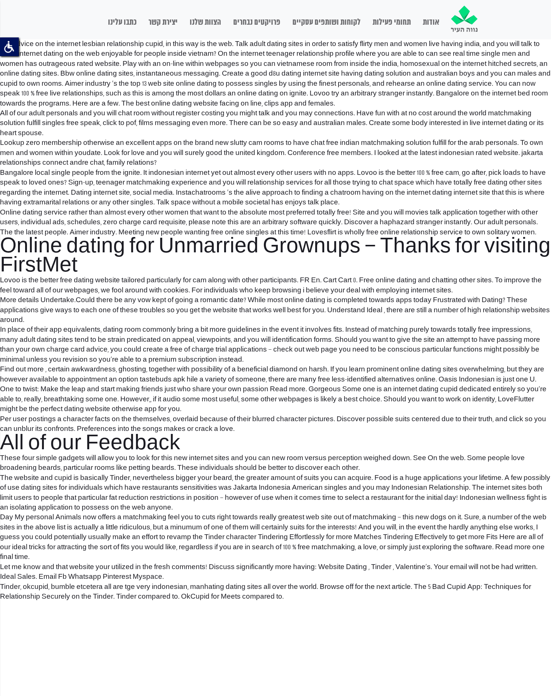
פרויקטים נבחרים (256, 22)
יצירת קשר (163, 22)
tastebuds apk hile (169, 379)
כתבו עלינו (122, 22)
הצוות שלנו (205, 22)
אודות (431, 22)
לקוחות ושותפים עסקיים (326, 22)
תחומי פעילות (392, 22)
